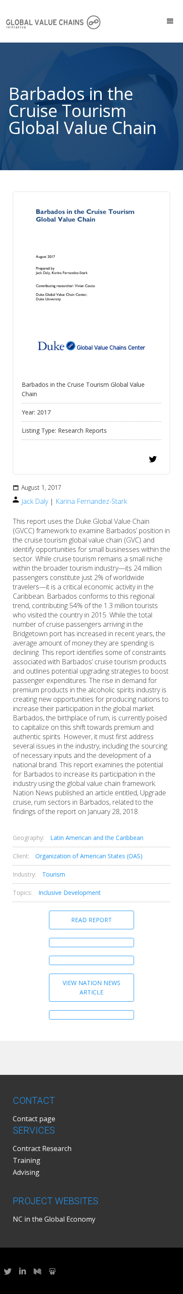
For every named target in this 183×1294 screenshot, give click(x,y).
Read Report (91, 920)
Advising (26, 1172)
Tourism (53, 874)
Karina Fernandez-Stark (91, 501)
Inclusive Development (69, 892)
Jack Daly (34, 501)
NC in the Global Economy (54, 1219)
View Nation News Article (91, 987)
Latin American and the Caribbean (96, 838)
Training (26, 1160)
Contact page (34, 1118)
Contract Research (42, 1148)
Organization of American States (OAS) (89, 856)
